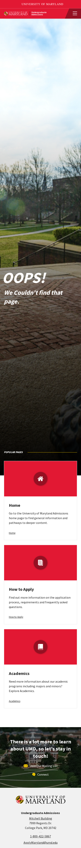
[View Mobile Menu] (73, 13)
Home (14, 505)
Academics (19, 673)
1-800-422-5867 (40, 836)
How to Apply (21, 589)
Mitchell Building (40, 818)
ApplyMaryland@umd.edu (41, 842)
